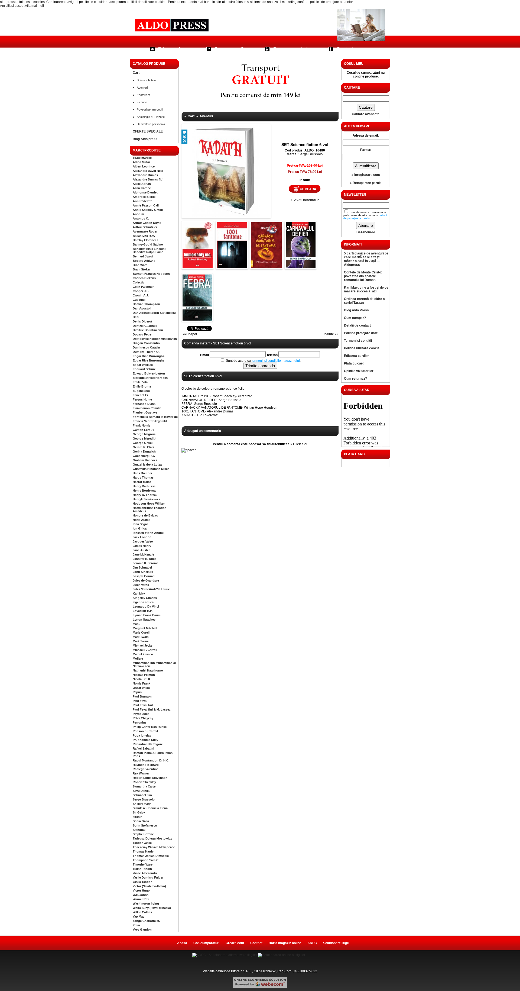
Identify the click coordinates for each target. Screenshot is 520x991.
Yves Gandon (142, 929)
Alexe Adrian (142, 183)
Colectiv (138, 282)
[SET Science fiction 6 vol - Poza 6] (197, 319)
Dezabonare (365, 232)
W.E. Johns (140, 894)
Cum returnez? (355, 378)
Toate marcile (142, 157)
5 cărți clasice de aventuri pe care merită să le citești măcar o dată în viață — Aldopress (366, 259)
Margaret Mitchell (145, 628)
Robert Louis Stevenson (150, 777)
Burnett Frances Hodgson (151, 273)
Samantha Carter (145, 786)
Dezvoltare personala (151, 124)
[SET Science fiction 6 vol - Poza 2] (198, 267)
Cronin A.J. (141, 295)
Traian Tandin (142, 868)
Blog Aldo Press (356, 310)
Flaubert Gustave (145, 412)
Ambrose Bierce (144, 196)
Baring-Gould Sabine (148, 244)
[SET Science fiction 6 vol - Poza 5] (301, 267)
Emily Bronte (142, 386)
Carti (136, 73)
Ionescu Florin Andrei (148, 532)
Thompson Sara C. (146, 860)
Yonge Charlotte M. (146, 920)
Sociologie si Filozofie (151, 116)
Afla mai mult (34, 6)
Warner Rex (141, 899)
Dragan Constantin (146, 343)
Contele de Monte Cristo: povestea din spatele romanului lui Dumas (363, 276)
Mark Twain (141, 636)
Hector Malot (142, 481)
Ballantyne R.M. (144, 235)
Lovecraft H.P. (142, 610)
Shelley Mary (142, 803)
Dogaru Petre (142, 334)
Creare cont (235, 943)
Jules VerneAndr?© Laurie (151, 589)
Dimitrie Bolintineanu (148, 330)
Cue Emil (139, 299)
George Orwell (143, 442)
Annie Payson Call (146, 205)
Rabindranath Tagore (148, 744)
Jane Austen (142, 550)
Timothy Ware (142, 864)
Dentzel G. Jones (145, 325)
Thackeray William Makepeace (154, 847)
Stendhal (139, 829)
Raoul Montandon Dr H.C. (151, 760)
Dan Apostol (142, 308)
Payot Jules (141, 713)
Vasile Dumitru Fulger (148, 877)
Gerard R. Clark (143, 447)
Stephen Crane (143, 834)
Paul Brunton (142, 696)
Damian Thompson (146, 304)
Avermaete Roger (145, 231)
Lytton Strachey (144, 619)
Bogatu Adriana (144, 260)
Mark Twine (141, 641)
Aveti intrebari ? (306, 200)
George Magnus (144, 434)
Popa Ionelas (142, 735)
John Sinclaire (143, 571)
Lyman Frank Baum (147, 615)
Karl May (139, 593)
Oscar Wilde (141, 687)
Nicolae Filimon (144, 674)
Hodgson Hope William (149, 503)
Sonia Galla (141, 821)
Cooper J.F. (141, 291)
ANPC (312, 943)
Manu (137, 623)
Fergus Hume (142, 399)
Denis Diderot (142, 321)
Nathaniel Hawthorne (148, 670)
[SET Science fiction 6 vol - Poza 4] (266, 267)
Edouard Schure (144, 369)
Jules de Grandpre (146, 580)
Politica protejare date (361, 333)
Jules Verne (141, 584)
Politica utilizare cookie (361, 348)
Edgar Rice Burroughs (148, 356)
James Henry (142, 545)
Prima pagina (171, 49)
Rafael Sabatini (143, 748)
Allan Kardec (142, 188)
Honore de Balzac (145, 515)
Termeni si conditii (358, 341)
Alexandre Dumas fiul (148, 179)
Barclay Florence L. (146, 240)
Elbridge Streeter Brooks (150, 377)
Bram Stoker (141, 269)
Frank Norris (141, 425)
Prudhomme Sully (145, 739)
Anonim (138, 214)
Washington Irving (146, 903)
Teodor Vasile (142, 842)
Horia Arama (141, 519)
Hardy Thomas (143, 477)
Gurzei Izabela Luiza (147, 464)
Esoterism (143, 94)
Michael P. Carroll (145, 649)
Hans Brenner (142, 473)
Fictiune (142, 102)
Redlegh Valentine (145, 769)
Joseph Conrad (144, 576)
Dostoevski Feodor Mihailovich (155, 338)
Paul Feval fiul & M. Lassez (152, 709)
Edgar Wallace (143, 364)
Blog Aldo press (145, 139)
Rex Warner (141, 773)
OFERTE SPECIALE (148, 131)
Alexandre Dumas (145, 175)
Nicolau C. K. (142, 679)
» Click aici (298, 444)
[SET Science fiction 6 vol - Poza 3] (232, 267)
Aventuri (142, 87)
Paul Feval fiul (143, 705)
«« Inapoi (190, 334)
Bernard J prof (143, 256)
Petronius (140, 722)
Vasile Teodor (142, 881)
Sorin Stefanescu (145, 825)
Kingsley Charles (145, 597)
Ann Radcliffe (142, 201)
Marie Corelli (141, 632)
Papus (137, 692)
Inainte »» (331, 334)
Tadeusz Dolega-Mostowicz (152, 838)
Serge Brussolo (144, 799)
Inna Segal (140, 524)
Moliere (138, 658)
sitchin (137, 816)
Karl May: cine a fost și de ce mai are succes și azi (366, 289)
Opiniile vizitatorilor (358, 371)
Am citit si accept (12, 6)
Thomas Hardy (143, 851)
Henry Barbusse (144, 486)
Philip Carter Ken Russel (150, 726)
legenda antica (143, 602)
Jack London (142, 537)
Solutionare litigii (336, 943)
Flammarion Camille (147, 408)
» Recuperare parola (366, 183)
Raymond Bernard (146, 764)
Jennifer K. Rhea (144, 558)
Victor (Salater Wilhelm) (149, 886)
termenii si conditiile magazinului (276, 361)
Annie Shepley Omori (148, 209)
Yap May (138, 916)
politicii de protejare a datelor (331, 2)
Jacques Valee (143, 541)
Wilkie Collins (142, 912)
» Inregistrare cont (366, 175)
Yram (136, 925)
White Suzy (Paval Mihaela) (152, 907)
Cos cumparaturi (290, 49)
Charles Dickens (144, 278)
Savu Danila (141, 790)
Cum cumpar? (229, 49)
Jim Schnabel (142, 567)
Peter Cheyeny (143, 718)
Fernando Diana (144, 403)
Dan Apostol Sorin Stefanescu (154, 312)
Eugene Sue (141, 390)
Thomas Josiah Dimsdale (151, 855)
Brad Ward (140, 265)
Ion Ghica (140, 528)
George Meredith (145, 438)
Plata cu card (354, 363)
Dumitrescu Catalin (146, 347)
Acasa (182, 943)
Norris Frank (141, 683)
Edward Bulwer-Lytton (149, 373)
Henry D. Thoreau (145, 494)
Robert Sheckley (144, 782)
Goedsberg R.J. (144, 455)
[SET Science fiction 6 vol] (199, 158)
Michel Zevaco (143, 654)
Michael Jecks (142, 645)
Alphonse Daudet (145, 192)
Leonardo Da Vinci (146, 606)
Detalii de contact (357, 325)
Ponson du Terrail (145, 731)
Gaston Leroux (143, 429)
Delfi (136, 317)
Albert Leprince (144, 166)
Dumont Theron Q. (146, 351)
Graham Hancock (145, 460)
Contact (345, 49)
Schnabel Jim (142, 795)
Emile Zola (140, 382)
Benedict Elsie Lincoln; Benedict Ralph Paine (149, 250)
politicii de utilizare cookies (146, 2)
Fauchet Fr (140, 395)
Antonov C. (141, 218)
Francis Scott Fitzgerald (150, 421)
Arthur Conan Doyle (147, 222)
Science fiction (146, 80)
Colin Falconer (143, 286)
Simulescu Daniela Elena (150, 808)
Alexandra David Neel (148, 170)
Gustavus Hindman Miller (151, 468)
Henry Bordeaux (144, 490)
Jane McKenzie (143, 554)
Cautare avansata (365, 114)
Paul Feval (140, 700)
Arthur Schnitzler (145, 227)
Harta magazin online (285, 943)
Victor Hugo (141, 890)
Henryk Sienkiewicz (146, 499)
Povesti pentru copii (149, 109)
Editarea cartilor (356, 356)
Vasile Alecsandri (145, 873)
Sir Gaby (139, 812)
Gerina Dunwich (144, 451)
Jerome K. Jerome (145, 563)
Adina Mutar (141, 162)
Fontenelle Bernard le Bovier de (155, 416)
